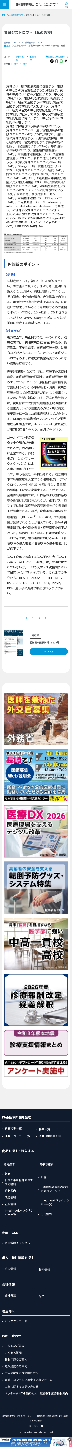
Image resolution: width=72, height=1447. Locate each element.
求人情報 (10, 1269)
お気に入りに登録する (58, 56)
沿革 (41, 1296)
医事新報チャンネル (17, 1243)
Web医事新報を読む (15, 15)
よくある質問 (13, 1353)
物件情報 (44, 1270)
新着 (43, 1177)
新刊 (7, 1174)
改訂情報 (10, 1197)
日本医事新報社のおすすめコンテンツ (55, 1189)
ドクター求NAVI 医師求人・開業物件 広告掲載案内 (36, 1393)
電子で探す (46, 1164)
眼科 (16, 63)
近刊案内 (10, 1190)
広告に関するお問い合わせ (21, 1387)
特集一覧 (44, 1129)
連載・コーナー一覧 (17, 1136)
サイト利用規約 (36, 1420)
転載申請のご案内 (16, 1359)
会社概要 (10, 1295)
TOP (3, 15)
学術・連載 (20, 58)
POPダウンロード (16, 1321)
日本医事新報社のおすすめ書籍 (19, 1182)
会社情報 (8, 1284)
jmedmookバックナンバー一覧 (19, 1212)
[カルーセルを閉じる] (69, 1440)
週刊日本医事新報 (50, 1136)
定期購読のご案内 (16, 1366)
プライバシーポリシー (26, 1415)
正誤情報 (10, 1204)
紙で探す (9, 1164)
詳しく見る (48, 651)
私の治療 (33, 58)
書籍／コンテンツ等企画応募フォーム (28, 1380)
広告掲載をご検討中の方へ (21, 1373)
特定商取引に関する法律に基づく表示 (52, 1415)
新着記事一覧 (13, 1128)
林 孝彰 (7, 45)
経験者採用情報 (8, 1415)
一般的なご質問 (14, 1346)
